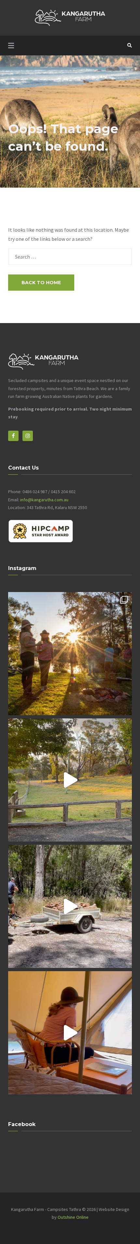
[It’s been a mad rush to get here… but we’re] (70, 906)
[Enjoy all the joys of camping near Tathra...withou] (70, 653)
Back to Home (41, 282)
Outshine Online (73, 1217)
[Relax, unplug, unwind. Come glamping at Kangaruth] (70, 1032)
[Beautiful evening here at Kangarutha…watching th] (70, 780)
